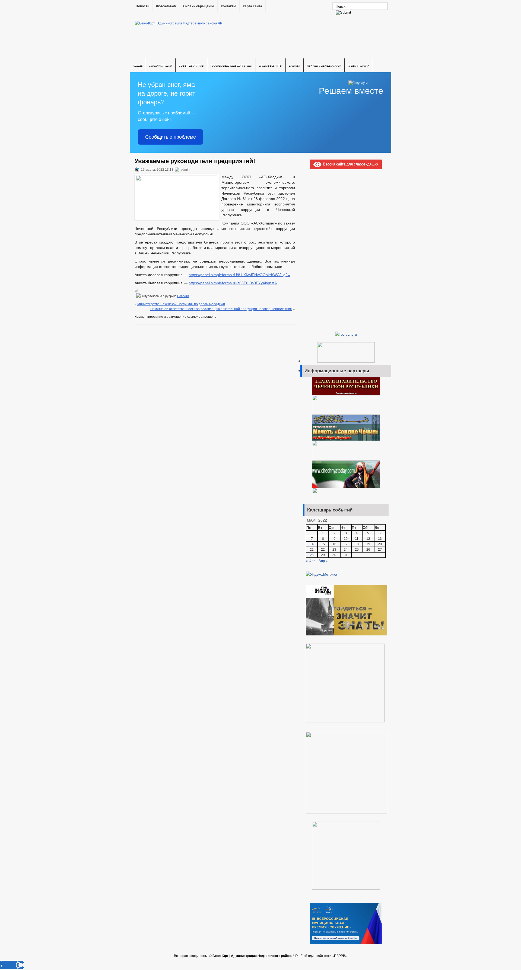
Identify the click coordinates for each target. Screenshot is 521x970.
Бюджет (294, 65)
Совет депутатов (191, 65)
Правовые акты (270, 65)
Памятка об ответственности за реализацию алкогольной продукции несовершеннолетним (221, 308)
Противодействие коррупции (231, 65)
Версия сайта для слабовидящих (349, 163)
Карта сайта (252, 6)
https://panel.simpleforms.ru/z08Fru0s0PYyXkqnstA (233, 283)
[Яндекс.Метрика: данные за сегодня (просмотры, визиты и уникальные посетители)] (321, 574)
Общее (137, 65)
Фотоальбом (166, 6)
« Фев (310, 560)
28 (312, 555)
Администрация (160, 65)
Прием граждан (359, 65)
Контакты (228, 6)
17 (346, 544)
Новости (142, 6)
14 (312, 544)
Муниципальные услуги (324, 65)
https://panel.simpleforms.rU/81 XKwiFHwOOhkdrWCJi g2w (239, 275)
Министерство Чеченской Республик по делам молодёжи (181, 303)
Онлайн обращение (198, 6)
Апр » (323, 560)
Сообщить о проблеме (170, 137)
